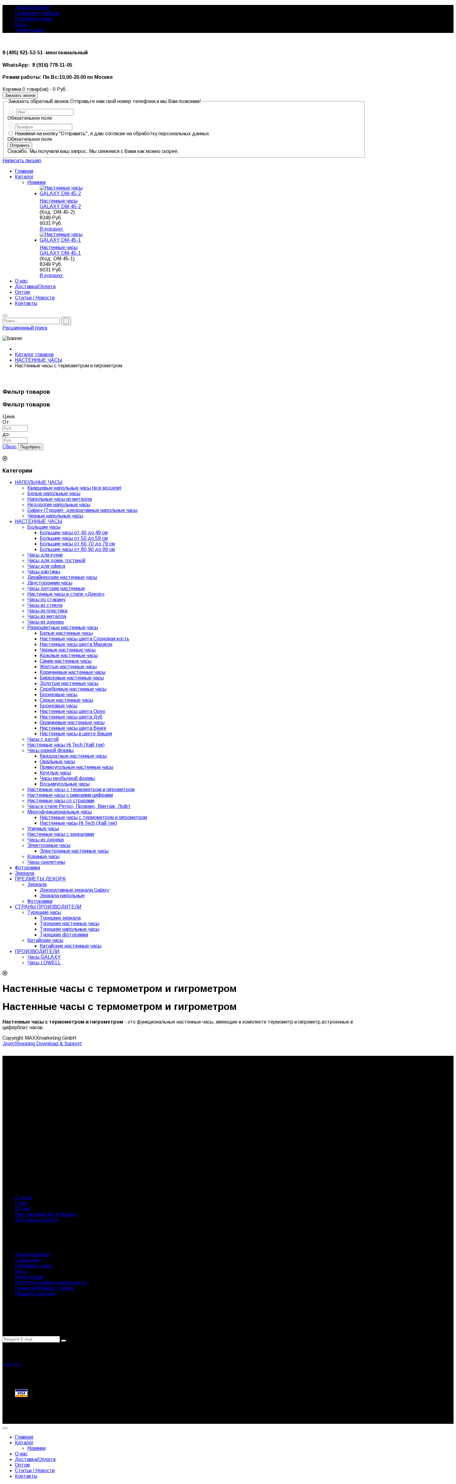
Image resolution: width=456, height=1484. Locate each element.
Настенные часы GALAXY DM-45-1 (60, 250)
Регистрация (30, 30)
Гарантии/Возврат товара (44, 1288)
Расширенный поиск (24, 327)
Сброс (9, 446)
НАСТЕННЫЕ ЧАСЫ (38, 360)
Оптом (22, 1208)
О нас (21, 1203)
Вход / (22, 24)
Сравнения (27, 1260)
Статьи (23, 1197)
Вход (21, 1271)
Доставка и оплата (36, 1219)
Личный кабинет (33, 7)
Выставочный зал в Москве (46, 1214)
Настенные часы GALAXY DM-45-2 (60, 203)
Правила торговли (35, 1293)
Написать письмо (21, 160)
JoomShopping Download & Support (42, 1043)
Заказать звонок (20, 95)
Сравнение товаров (37, 13)
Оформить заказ (33, 18)
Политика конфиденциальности (51, 1282)
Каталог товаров (34, 354)
